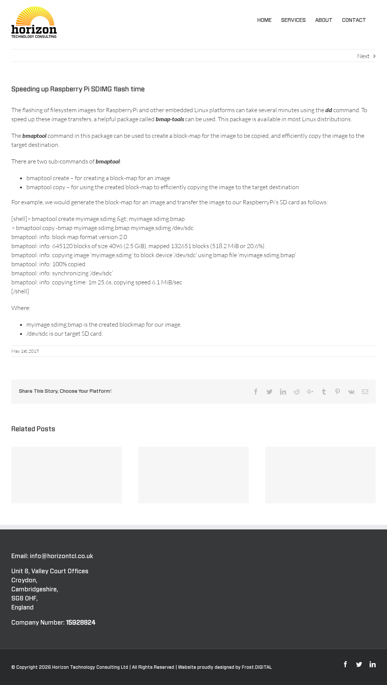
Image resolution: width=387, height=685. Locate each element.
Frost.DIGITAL (257, 667)
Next (363, 56)
